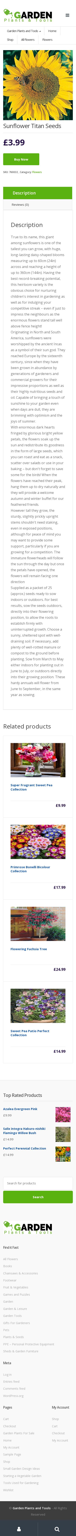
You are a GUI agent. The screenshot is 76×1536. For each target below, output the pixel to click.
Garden (8, 1301)
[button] (67, 55)
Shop (10, 39)
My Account (11, 1447)
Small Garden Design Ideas (21, 1469)
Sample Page (12, 1454)
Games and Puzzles (16, 1294)
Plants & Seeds (13, 1337)
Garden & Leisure (15, 1309)
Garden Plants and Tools (23, 31)
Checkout (9, 1426)
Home (52, 31)
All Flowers (10, 1259)
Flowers (37, 172)
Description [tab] (24, 193)
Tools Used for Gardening (20, 1483)
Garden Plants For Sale (18, 1433)
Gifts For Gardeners (16, 1323)
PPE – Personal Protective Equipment (28, 1344)
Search (38, 1197)
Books (7, 1266)
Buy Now (21, 159)
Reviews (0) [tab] (20, 204)
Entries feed (11, 1382)
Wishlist (8, 1490)
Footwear (9, 1280)
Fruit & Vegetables (15, 1287)
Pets (6, 1330)
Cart (6, 1419)
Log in (7, 1375)
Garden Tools (12, 1316)
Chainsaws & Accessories (20, 1273)
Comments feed (14, 1389)
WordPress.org (13, 1396)
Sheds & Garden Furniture (20, 1351)
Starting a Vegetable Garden (22, 1476)
